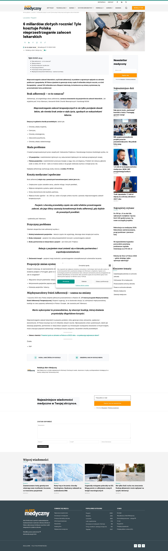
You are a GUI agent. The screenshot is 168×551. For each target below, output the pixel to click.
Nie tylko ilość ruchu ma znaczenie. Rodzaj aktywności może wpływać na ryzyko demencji (130, 488)
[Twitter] (135, 545)
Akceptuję (66, 281)
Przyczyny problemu (38, 67)
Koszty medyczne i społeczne (40, 65)
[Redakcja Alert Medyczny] (24, 50)
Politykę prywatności (131, 79)
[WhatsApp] (37, 42)
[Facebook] (117, 2)
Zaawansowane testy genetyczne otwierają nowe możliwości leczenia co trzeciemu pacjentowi (36, 488)
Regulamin (122, 79)
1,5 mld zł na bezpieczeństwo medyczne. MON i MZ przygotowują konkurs (125, 169)
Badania (25, 483)
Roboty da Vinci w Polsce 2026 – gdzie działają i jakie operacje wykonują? (125, 258)
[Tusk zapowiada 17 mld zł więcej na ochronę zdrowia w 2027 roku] (125, 184)
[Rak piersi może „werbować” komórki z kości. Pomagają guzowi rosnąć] (125, 100)
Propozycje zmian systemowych (41, 69)
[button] (110, 265)
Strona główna (26, 12)
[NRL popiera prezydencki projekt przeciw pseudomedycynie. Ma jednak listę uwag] (125, 127)
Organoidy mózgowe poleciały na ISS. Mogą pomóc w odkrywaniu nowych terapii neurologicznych (99, 488)
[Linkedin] (121, 2)
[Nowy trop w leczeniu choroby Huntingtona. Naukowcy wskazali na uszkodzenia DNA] (68, 472)
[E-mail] (41, 42)
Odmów (84, 281)
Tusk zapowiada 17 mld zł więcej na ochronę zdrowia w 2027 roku (124, 196)
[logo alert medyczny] (37, 513)
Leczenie (33, 12)
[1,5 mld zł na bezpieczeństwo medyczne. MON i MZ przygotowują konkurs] (125, 157)
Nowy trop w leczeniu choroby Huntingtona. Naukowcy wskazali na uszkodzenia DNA (67, 488)
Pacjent (33, 18)
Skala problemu (36, 63)
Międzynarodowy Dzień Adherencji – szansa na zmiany (47, 71)
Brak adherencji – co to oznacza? (41, 61)
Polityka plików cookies (82, 285)
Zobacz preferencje (102, 281)
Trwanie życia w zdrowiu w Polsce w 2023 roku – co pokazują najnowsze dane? (70, 335)
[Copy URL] (45, 42)
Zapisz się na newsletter (112, 403)
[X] (126, 2)
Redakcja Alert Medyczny (34, 50)
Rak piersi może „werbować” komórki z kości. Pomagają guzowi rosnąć (124, 112)
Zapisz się (125, 75)
